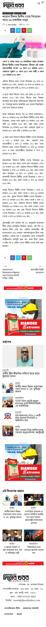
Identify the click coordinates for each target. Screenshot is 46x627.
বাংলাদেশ (18, 13)
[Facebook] (12, 30)
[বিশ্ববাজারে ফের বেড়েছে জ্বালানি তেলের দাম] (34, 535)
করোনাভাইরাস (8, 13)
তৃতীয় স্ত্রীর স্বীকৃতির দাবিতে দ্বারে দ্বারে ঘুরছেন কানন (20, 374)
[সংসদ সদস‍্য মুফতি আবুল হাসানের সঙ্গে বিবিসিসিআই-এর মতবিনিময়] (7, 402)
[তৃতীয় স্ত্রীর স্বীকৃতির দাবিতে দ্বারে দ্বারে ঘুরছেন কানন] (23, 356)
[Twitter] (18, 30)
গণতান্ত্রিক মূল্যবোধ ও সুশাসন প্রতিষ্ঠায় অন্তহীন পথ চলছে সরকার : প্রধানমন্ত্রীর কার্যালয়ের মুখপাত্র (33, 517)
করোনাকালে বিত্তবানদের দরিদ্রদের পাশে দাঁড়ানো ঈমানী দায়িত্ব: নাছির (10, 274)
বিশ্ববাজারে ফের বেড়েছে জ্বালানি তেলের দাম (33, 550)
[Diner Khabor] (4, 24)
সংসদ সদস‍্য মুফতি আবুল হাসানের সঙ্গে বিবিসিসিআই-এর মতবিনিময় (28, 403)
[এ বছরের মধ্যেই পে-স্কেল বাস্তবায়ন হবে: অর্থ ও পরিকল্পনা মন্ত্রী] (12, 535)
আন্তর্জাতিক (19, 398)
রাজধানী (5, 370)
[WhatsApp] (29, 30)
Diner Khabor (12, 24)
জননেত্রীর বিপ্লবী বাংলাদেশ (37, 271)
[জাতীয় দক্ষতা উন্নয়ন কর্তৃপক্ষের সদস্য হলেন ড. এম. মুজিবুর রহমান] (7, 387)
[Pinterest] (23, 30)
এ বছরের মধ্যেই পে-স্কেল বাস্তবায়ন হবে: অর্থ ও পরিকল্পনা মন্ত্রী (12, 550)
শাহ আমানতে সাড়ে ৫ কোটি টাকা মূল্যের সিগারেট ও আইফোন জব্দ (28, 418)
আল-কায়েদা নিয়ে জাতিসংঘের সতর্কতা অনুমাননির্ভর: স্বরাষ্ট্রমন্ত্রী (29, 431)
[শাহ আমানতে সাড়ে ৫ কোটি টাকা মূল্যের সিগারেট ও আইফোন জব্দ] (7, 416)
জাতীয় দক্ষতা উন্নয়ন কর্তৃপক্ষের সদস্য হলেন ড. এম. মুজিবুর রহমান (29, 389)
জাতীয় (17, 383)
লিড (24, 13)
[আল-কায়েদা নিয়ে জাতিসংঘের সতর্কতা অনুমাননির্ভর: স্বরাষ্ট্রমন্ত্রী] (7, 431)
